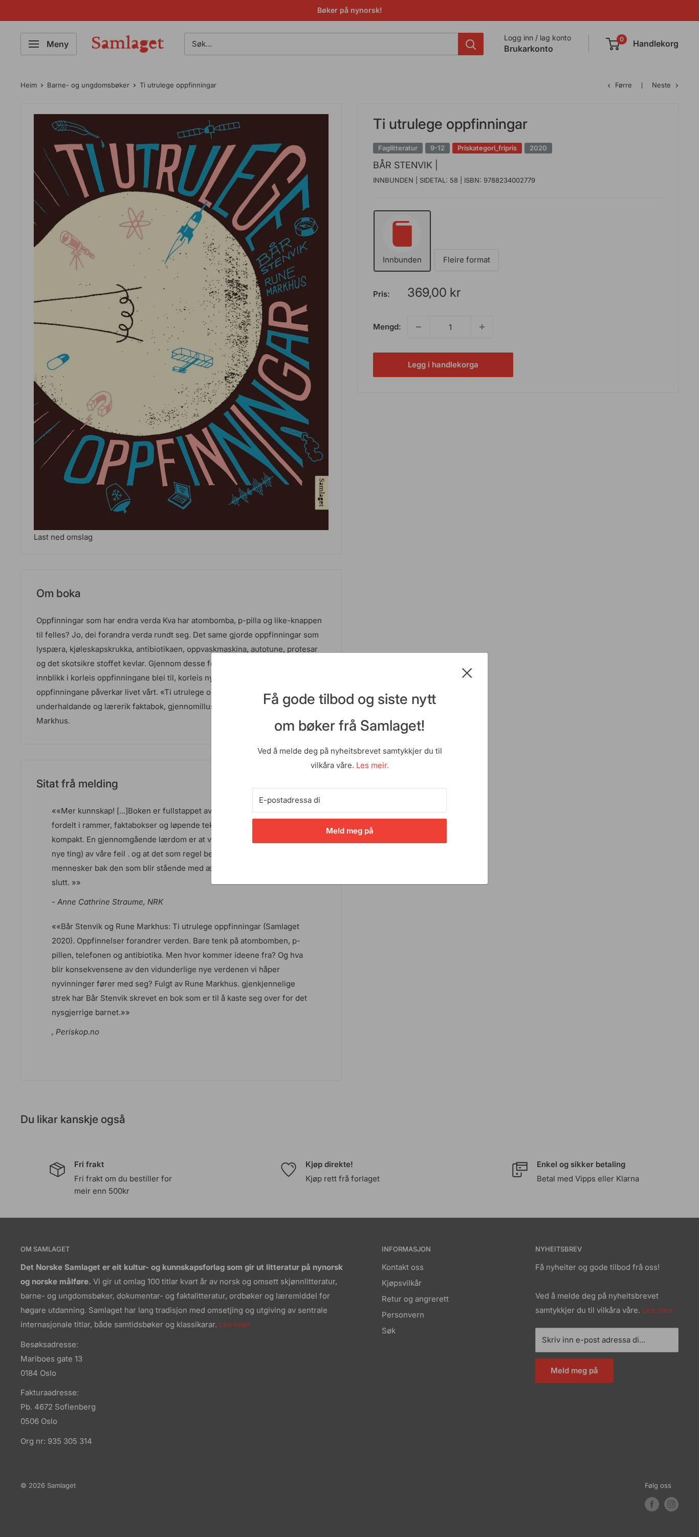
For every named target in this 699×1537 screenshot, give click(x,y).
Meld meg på (350, 831)
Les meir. (372, 765)
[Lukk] (467, 672)
